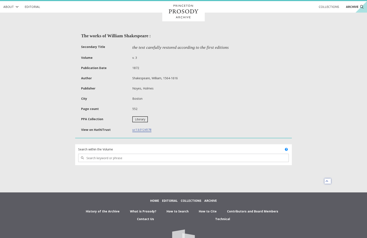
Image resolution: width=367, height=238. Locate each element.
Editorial (32, 7)
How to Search (178, 211)
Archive (210, 201)
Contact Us (145, 219)
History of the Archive (103, 211)
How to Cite (208, 211)
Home (154, 201)
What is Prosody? (143, 211)
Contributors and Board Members (252, 211)
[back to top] (328, 181)
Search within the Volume (95, 149)
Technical (222, 219)
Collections (329, 7)
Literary (140, 119)
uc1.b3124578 (141, 130)
